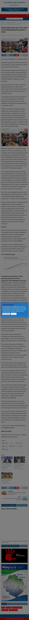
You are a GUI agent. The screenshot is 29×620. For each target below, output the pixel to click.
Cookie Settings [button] (6, 313)
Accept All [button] (14, 313)
